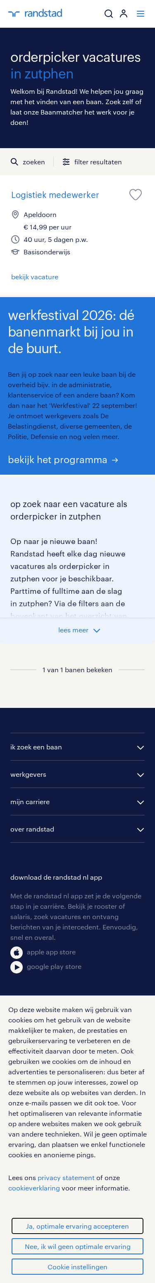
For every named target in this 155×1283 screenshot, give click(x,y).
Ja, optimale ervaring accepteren (77, 1226)
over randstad (32, 829)
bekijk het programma (57, 459)
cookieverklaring (34, 1188)
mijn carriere (30, 801)
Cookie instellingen (77, 1267)
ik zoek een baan (36, 747)
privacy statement (66, 1177)
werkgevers (28, 774)
